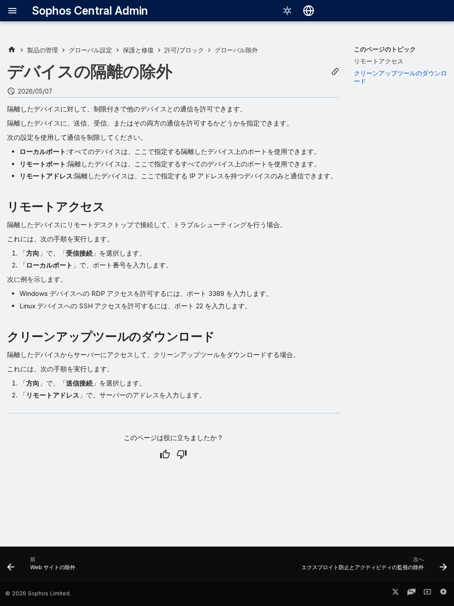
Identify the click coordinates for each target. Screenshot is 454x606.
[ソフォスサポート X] (395, 593)
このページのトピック (385, 49)
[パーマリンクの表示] (335, 71)
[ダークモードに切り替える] (287, 11)
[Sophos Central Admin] (11, 50)
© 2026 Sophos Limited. (38, 593)
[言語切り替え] (308, 11)
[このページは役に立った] (164, 454)
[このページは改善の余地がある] (181, 454)
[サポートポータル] (411, 593)
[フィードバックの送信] (443, 593)
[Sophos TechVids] (427, 593)
